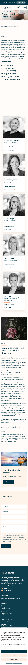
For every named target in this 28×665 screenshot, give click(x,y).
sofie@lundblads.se (9, 264)
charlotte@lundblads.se (10, 146)
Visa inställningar (14, 659)
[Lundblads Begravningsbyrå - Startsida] (9, 573)
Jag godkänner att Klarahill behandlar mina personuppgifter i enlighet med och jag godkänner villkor (14, 538)
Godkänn (14, 651)
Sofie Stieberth (9, 258)
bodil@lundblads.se (9, 226)
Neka (14, 655)
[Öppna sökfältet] (18, 7)
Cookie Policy (9, 663)
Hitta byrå (8, 482)
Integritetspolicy (17, 663)
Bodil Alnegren (10, 219)
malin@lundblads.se (9, 304)
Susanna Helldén (10, 179)
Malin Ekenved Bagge (12, 297)
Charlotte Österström (12, 140)
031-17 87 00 (21, 2)
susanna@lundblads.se (10, 186)
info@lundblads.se (8, 590)
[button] (26, 629)
